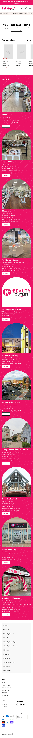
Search (3, 682)
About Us (4, 692)
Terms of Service (6, 687)
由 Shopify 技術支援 (7, 734)
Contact (5, 126)
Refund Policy (5, 690)
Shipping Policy (6, 685)
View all (28, 40)
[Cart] (26, 8)
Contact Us (5, 695)
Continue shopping (16, 31)
